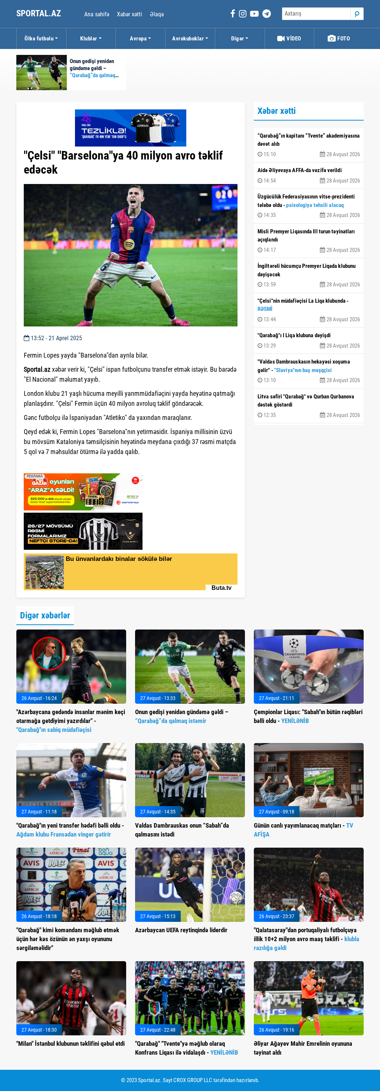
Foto (343, 38)
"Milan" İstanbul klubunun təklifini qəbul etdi (70, 1043)
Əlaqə (157, 14)
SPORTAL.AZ (39, 14)
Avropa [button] (138, 38)
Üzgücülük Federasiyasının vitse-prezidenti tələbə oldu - (309, 205)
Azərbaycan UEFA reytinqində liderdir (181, 930)
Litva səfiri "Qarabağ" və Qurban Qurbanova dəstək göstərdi (309, 405)
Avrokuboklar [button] (188, 38)
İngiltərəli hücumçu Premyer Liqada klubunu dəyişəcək (309, 275)
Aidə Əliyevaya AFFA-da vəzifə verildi (309, 175)
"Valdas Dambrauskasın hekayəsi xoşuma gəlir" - (309, 371)
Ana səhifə (96, 14)
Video (293, 38)
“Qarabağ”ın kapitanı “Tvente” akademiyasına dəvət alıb (309, 145)
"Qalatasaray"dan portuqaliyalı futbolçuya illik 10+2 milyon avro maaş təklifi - (306, 939)
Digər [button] (237, 38)
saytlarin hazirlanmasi (54, 465)
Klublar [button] (88, 38)
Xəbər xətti (129, 14)
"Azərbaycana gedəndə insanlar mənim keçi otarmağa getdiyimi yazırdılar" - (70, 720)
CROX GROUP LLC (192, 1080)
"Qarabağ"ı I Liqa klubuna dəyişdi (309, 340)
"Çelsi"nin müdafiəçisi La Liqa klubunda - (309, 310)
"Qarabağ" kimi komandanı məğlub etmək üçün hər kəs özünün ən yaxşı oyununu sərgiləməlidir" (67, 939)
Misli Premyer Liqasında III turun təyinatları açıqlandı (309, 240)
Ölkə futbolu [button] (38, 38)
